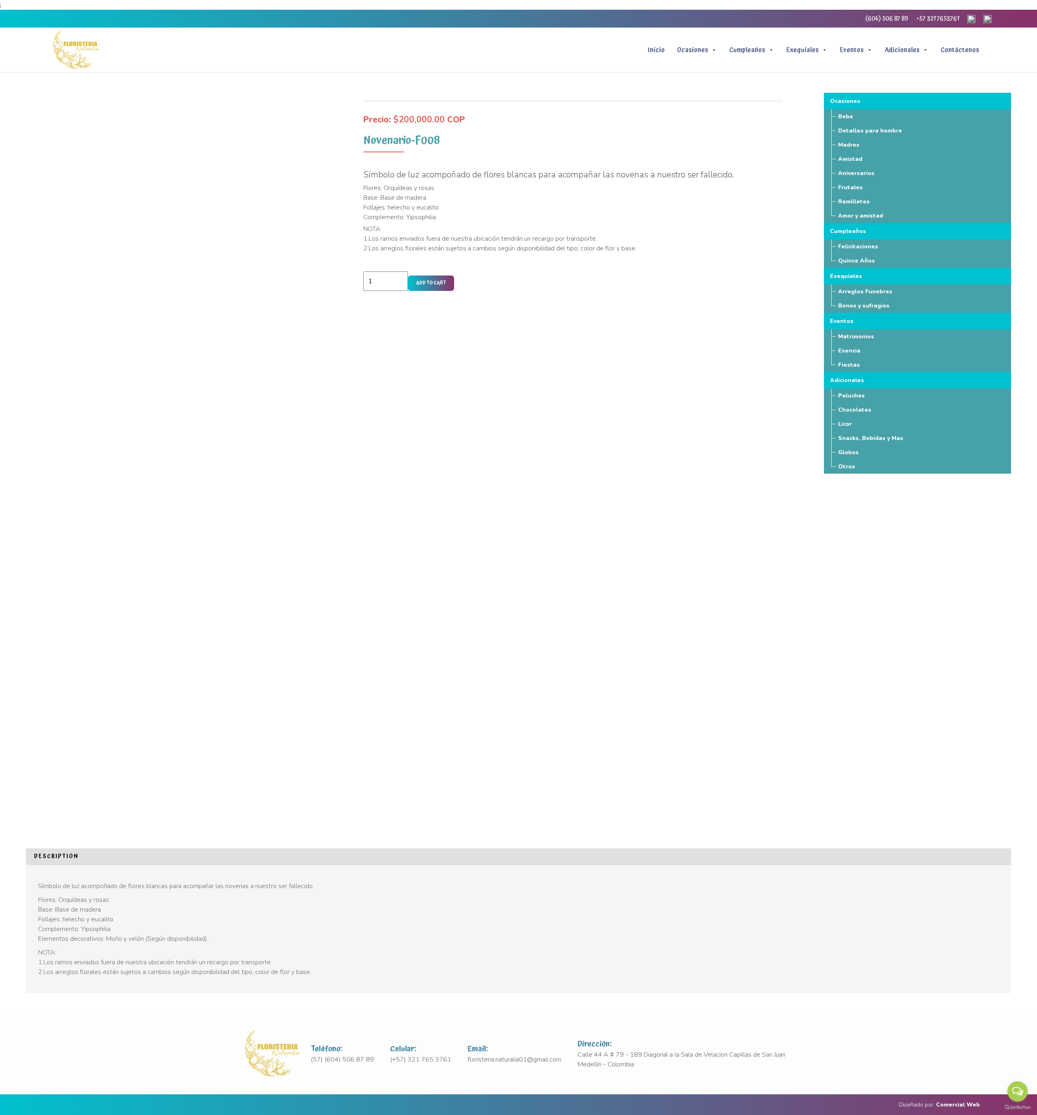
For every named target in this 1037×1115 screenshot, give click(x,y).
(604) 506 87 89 (886, 18)
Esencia (849, 351)
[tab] (56, 856)
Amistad (850, 159)
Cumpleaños (747, 50)
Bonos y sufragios (864, 306)
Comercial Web (958, 1105)
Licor (845, 424)
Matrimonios (856, 336)
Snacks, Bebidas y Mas (870, 438)
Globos (848, 452)
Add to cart (431, 283)
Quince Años (856, 261)
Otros (846, 466)
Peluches (851, 395)
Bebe (845, 116)
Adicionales (902, 50)
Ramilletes (854, 201)
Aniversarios (856, 173)
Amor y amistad (860, 216)
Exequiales (802, 50)
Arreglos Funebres (865, 291)
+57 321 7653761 (937, 18)
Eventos (852, 50)
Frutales (850, 187)
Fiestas (849, 365)
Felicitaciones (858, 246)
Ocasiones (692, 50)
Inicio (656, 50)
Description (56, 856)
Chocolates (854, 410)
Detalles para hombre (870, 131)
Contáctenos (960, 50)
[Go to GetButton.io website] (1018, 1106)
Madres (849, 145)
